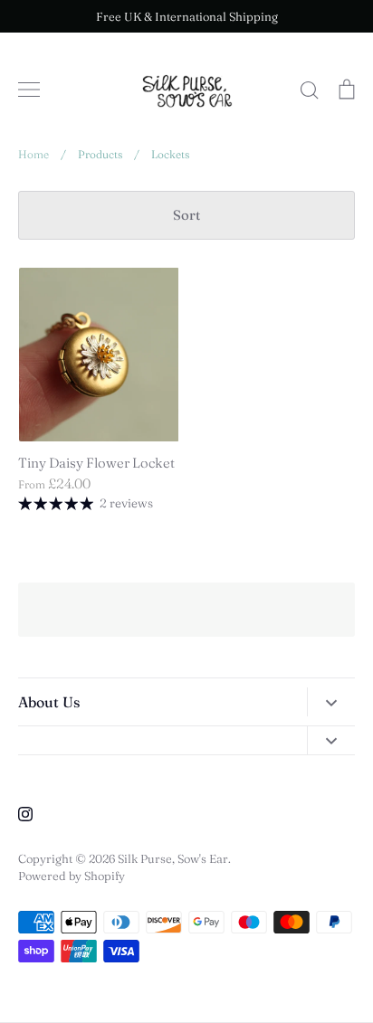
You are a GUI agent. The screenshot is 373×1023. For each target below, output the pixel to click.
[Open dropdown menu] (331, 701)
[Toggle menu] (29, 90)
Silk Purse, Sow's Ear (173, 858)
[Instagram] (25, 814)
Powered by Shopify (71, 875)
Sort (186, 214)
